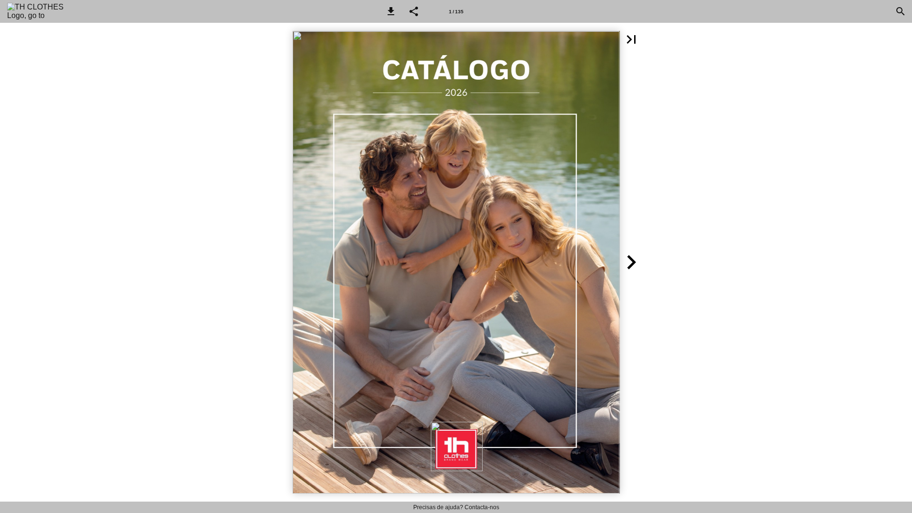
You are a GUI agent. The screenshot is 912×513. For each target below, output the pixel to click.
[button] (391, 11)
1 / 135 (456, 11)
